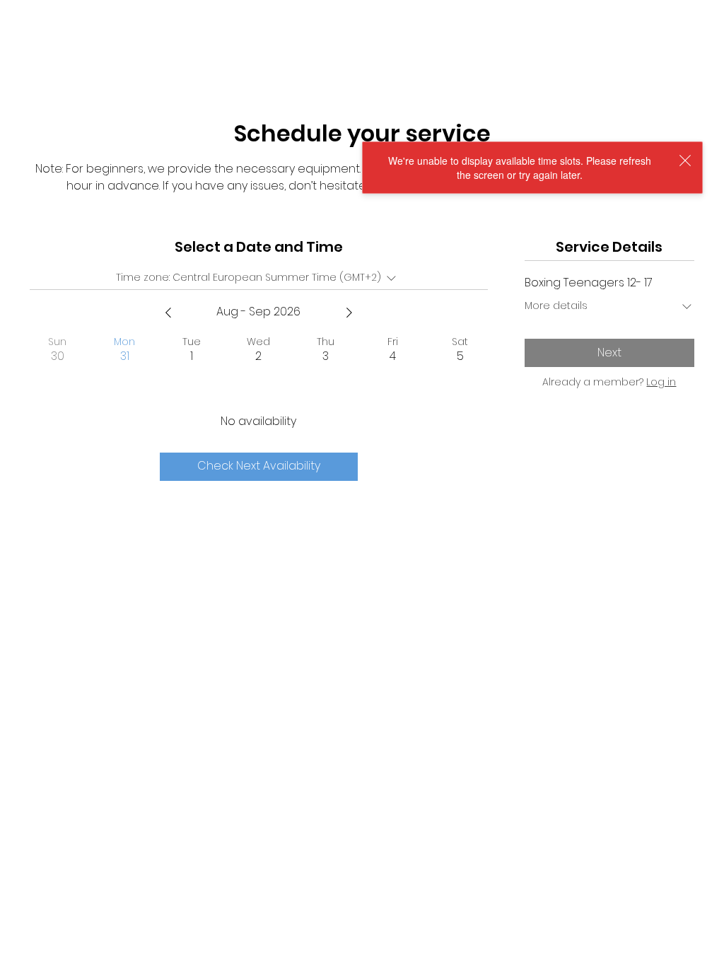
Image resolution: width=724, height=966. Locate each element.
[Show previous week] (168, 312)
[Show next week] (349, 312)
